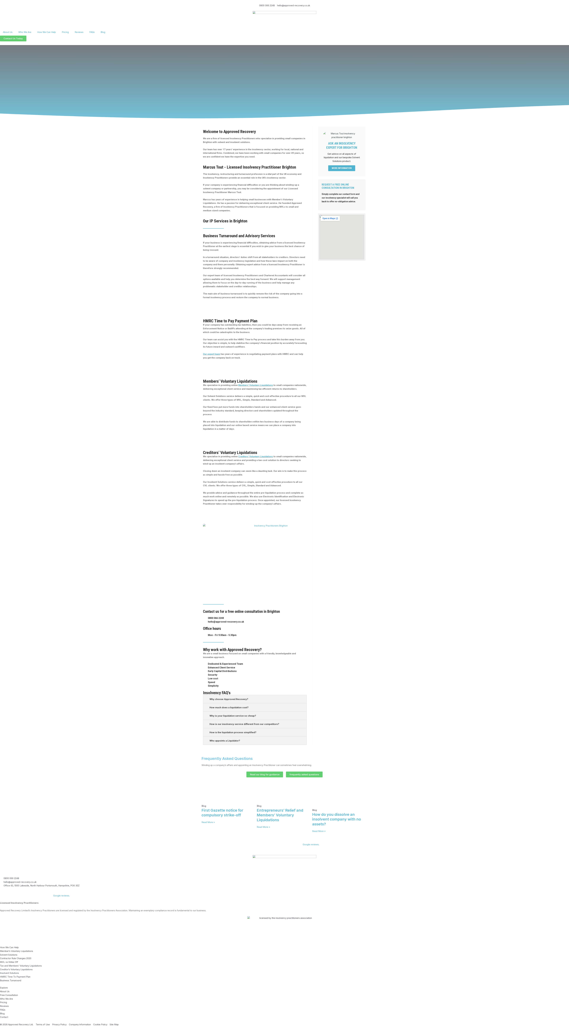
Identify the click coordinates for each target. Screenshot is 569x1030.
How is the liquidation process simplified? (233, 732)
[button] (255, 699)
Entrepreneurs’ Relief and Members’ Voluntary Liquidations (280, 815)
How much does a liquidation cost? (229, 707)
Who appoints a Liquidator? (225, 740)
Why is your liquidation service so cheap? (233, 715)
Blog (103, 32)
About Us (7, 32)
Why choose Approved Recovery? (229, 699)
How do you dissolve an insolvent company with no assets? (336, 819)
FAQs (92, 32)
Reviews (79, 32)
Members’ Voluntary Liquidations (255, 385)
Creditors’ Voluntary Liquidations (255, 456)
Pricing (65, 32)
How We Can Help (46, 32)
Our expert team (211, 354)
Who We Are (24, 32)
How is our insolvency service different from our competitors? (244, 724)
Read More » (208, 822)
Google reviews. (311, 844)
